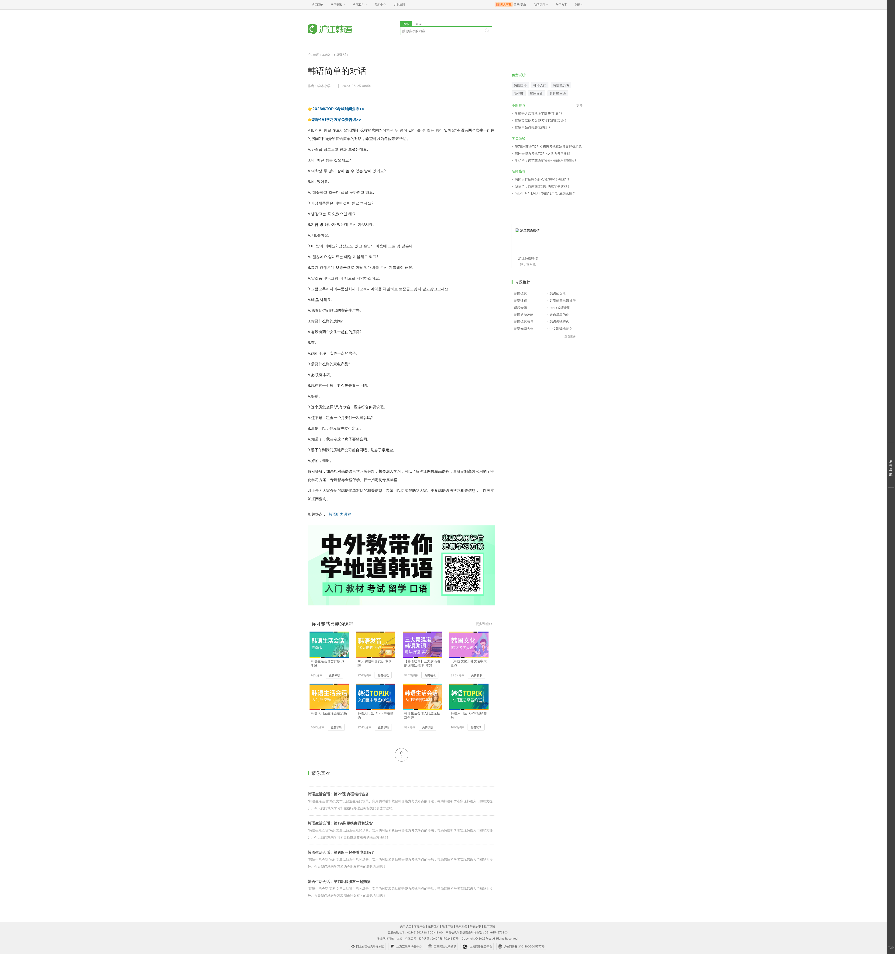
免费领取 (334, 675)
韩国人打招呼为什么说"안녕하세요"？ (542, 179)
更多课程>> (484, 624)
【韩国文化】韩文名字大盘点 (469, 663)
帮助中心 (380, 4)
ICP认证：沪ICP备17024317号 (438, 938)
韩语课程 (520, 301)
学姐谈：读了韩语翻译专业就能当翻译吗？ (546, 160)
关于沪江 (405, 926)
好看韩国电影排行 (563, 301)
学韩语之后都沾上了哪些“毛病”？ (539, 113)
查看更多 (570, 336)
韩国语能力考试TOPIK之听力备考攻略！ (544, 153)
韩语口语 (520, 85)
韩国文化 (536, 93)
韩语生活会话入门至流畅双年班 (422, 715)
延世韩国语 (558, 93)
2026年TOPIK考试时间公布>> (338, 108)
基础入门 (327, 54)
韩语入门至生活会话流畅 (329, 713)
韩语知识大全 (524, 329)
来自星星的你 (559, 315)
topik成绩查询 (560, 308)
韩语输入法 (558, 294)
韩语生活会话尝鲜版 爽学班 (327, 663)
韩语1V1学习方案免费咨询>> (336, 119)
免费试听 (336, 727)
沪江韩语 (313, 54)
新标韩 (518, 93)
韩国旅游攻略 (524, 315)
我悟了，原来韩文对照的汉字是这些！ (542, 186)
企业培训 (399, 4)
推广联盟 (489, 926)
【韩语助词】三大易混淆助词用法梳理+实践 (422, 663)
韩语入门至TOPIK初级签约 (469, 715)
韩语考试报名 (559, 322)
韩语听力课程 (340, 514)
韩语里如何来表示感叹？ (533, 127)
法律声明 (447, 926)
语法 (449, 490)
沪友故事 (475, 926)
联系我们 (461, 926)
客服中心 (419, 926)
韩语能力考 (561, 85)
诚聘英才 (433, 926)
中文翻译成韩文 (561, 329)
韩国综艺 (520, 294)
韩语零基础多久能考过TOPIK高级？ (541, 120)
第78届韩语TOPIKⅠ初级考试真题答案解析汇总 (548, 146)
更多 (579, 105)
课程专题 (520, 308)
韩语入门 (342, 54)
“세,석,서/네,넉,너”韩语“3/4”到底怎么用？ (545, 193)
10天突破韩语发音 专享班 (375, 663)
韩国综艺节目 (524, 322)
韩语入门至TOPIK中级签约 (375, 715)
